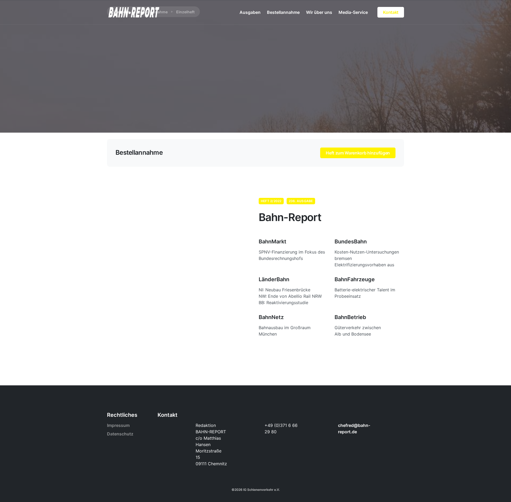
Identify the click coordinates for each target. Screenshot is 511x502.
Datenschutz (120, 433)
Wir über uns (319, 12)
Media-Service (353, 12)
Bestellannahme (283, 12)
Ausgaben (250, 12)
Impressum (118, 425)
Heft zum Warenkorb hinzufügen (358, 153)
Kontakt (390, 12)
